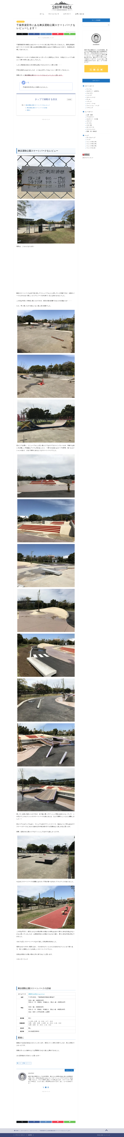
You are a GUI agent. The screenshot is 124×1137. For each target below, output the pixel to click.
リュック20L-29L (92, 143)
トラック (89, 101)
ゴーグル (89, 123)
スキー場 (89, 125)
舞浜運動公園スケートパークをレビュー (38, 105)
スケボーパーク (27, 1063)
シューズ (89, 95)
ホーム (42, 14)
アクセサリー (90, 117)
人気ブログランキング (87, 157)
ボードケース (90, 127)
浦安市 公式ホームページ (36, 994)
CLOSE (69, 99)
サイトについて (54, 14)
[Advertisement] (45, 133)
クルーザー (90, 93)
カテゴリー (67, 14)
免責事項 (30, 1134)
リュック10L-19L (92, 141)
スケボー (20, 1063)
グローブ (89, 121)
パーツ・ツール (91, 103)
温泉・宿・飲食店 (92, 131)
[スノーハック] (62, 10)
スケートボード (89, 86)
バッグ (87, 135)
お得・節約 (90, 115)
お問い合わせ (79, 14)
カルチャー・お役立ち (93, 91)
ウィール (89, 89)
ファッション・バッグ (93, 105)
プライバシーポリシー (20, 1134)
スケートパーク (20, 21)
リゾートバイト (91, 129)
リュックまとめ (91, 147)
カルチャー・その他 (92, 119)
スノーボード (89, 111)
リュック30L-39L (92, 145)
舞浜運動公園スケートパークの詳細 (37, 107)
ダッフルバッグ (91, 137)
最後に (29, 110)
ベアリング (90, 107)
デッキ (88, 99)
